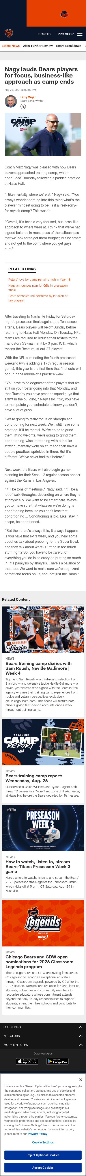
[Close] (81, 1080)
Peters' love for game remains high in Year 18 (39, 279)
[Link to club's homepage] (9, 31)
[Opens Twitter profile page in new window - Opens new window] (23, 106)
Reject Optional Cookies (43, 1155)
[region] (43, 1125)
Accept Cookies (43, 1167)
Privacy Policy (37, 1133)
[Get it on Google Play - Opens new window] (57, 1063)
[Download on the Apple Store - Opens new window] (27, 1062)
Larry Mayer (28, 96)
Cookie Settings (43, 1142)
